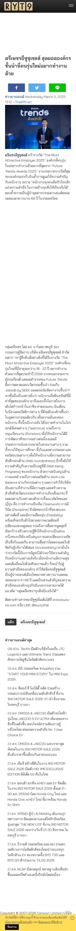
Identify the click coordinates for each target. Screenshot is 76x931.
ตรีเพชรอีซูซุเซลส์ (16, 155)
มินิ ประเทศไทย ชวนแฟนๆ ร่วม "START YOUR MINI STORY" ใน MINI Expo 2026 (38, 673)
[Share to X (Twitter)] (36, 87)
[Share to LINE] (57, 87)
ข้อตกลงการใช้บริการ (50, 922)
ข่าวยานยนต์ (14, 97)
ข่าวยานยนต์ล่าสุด (18, 640)
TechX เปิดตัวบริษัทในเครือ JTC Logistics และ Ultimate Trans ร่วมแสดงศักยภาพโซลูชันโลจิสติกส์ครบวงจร (36, 654)
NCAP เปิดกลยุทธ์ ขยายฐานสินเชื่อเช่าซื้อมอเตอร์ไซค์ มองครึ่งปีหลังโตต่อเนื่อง (38, 872)
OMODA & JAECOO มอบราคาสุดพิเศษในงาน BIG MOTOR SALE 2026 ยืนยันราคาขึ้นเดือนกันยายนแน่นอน (36, 749)
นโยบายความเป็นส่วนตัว (18, 922)
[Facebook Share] (16, 87)
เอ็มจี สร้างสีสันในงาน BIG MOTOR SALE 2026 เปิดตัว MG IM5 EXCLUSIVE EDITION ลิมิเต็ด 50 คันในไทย (36, 768)
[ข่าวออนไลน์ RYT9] (17, 6)
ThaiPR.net (23, 102)
